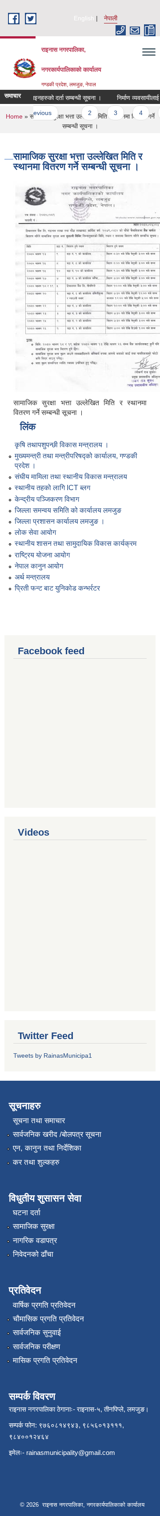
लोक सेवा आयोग (35, 532)
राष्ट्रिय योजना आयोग (42, 555)
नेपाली (110, 18)
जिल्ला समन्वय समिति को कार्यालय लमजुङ (68, 510)
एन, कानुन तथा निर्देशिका (47, 1148)
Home (14, 116)
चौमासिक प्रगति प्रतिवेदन (48, 1319)
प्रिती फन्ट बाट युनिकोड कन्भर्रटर (57, 588)
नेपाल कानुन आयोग (39, 566)
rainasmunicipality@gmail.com (70, 1452)
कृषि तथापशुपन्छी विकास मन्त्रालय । (62, 445)
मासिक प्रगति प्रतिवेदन (45, 1360)
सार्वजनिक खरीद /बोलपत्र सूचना (57, 1134)
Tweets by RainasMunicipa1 (52, 1055)
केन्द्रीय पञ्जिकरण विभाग (47, 499)
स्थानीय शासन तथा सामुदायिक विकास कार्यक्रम (75, 543)
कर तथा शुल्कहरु (36, 1162)
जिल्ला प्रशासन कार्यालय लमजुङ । (60, 521)
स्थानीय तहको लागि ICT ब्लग (52, 487)
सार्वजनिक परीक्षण (36, 1347)
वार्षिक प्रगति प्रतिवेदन (44, 1305)
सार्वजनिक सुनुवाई (37, 1332)
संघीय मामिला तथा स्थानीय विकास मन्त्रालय (71, 476)
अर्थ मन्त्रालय (32, 577)
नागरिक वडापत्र (35, 1240)
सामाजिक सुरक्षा (34, 1226)
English (84, 18)
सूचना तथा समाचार (39, 1121)
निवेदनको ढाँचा (33, 1254)
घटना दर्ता (26, 1213)
